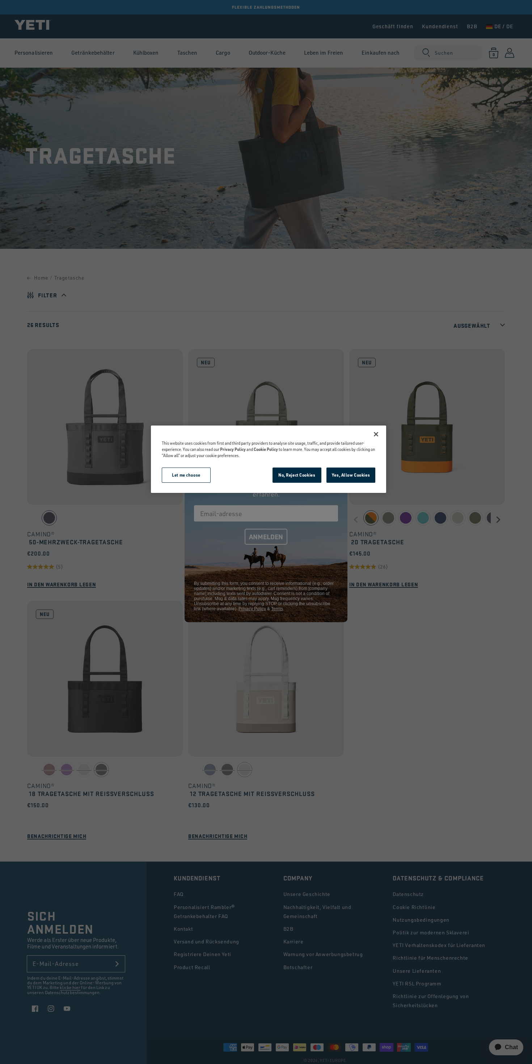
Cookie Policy (266, 449)
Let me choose (186, 475)
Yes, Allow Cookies (351, 475)
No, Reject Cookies (296, 475)
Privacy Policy (233, 449)
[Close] (376, 434)
